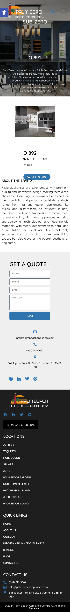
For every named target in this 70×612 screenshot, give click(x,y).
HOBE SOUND (11, 457)
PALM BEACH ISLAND (15, 503)
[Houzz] (19, 379)
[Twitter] (27, 379)
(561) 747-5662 (35, 350)
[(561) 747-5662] (35, 344)
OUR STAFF (10, 536)
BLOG (6, 556)
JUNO (6, 470)
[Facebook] (11, 379)
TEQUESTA (9, 451)
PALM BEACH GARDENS (17, 477)
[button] (4, 12)
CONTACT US (11, 563)
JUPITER (8, 444)
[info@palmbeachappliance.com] (35, 331)
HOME (7, 523)
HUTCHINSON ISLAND (16, 490)
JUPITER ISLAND (13, 497)
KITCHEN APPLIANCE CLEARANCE (23, 543)
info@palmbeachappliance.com (35, 337)
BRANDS (8, 549)
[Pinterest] (35, 379)
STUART (8, 464)
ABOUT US (9, 530)
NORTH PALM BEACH (16, 484)
